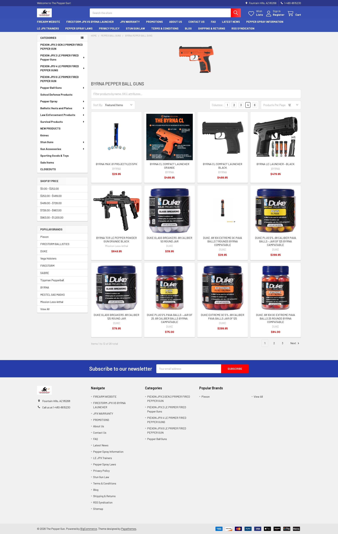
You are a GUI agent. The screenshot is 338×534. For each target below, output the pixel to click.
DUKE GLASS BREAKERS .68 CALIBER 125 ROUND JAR (116, 316)
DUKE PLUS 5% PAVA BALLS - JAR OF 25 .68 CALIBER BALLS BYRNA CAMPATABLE (169, 318)
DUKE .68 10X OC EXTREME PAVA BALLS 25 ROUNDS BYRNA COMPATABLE (275, 318)
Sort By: (98, 105)
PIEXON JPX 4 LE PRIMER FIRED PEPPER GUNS (59, 68)
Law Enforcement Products (57, 114)
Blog (188, 28)
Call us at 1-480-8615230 (56, 407)
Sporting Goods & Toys (54, 155)
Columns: (217, 105)
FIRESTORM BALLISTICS (54, 244)
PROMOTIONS (154, 21)
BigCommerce (88, 528)
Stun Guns (46, 142)
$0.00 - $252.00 (49, 188)
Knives (44, 135)
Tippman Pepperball (52, 280)
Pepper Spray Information (264, 21)
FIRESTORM (47, 265)
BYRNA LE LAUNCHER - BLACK (275, 164)
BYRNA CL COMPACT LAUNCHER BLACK (222, 165)
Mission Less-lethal (51, 301)
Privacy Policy (109, 28)
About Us (175, 21)
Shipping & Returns (211, 28)
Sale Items (47, 162)
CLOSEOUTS (48, 169)
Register (278, 14)
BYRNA (44, 287)
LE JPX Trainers (48, 28)
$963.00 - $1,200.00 (51, 217)
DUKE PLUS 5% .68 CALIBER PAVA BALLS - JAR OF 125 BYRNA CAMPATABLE (275, 241)
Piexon (44, 236)
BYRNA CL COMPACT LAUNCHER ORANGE (169, 165)
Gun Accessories (50, 148)
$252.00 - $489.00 (51, 195)
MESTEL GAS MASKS (52, 294)
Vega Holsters (48, 258)
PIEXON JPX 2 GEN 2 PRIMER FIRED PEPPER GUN (61, 46)
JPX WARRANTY (130, 21)
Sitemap (98, 508)
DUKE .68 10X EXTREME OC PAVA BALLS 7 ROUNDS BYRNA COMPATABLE (222, 241)
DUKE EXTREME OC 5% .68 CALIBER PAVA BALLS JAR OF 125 (222, 316)
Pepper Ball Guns (51, 87)
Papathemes (128, 528)
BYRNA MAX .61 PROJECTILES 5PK (116, 164)
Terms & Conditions (165, 28)
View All (44, 309)
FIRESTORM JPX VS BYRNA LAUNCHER (90, 21)
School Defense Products (56, 94)
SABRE (44, 272)
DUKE (43, 251)
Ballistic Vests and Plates (56, 108)
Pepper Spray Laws (79, 28)
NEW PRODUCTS (50, 128)
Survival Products (51, 121)
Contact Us (196, 21)
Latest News (231, 21)
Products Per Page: (274, 105)
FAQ (213, 21)
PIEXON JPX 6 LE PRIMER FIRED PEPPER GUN (59, 79)
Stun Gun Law (135, 28)
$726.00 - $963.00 (50, 210)
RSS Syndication (242, 28)
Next (293, 343)
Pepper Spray (48, 101)
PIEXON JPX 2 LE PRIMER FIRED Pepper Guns (59, 57)
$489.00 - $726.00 (51, 203)
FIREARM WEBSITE (48, 21)
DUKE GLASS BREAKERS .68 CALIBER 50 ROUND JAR (169, 239)
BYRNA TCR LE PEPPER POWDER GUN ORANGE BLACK (116, 239)
